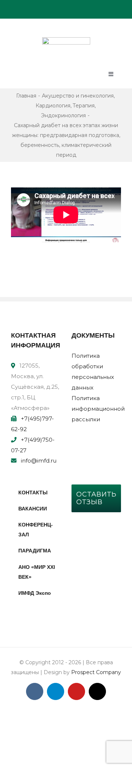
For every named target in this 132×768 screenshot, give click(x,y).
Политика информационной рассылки (98, 409)
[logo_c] (66, 40)
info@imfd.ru (38, 460)
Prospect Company (96, 672)
